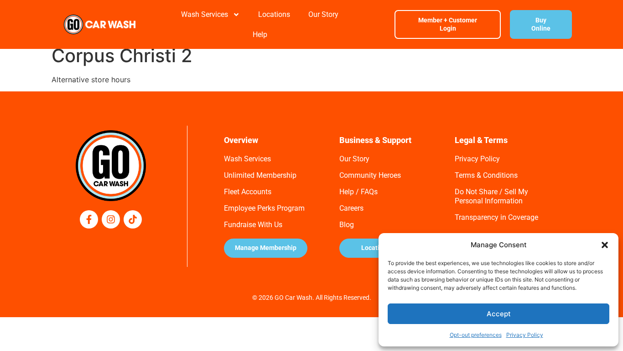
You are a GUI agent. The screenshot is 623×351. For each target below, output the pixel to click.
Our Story (323, 14)
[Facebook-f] (89, 219)
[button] (604, 245)
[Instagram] (111, 219)
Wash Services (204, 14)
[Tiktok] (133, 219)
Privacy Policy (524, 334)
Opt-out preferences (476, 334)
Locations (274, 14)
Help (260, 34)
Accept (499, 313)
